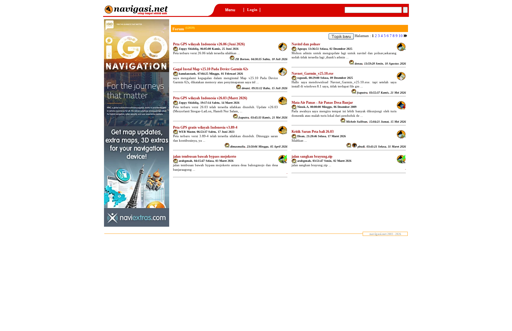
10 (401, 35)
